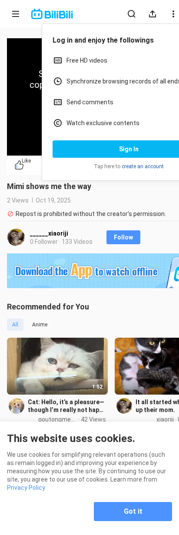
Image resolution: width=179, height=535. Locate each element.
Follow (123, 237)
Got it (133, 511)
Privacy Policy (26, 487)
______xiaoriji (49, 233)
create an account (143, 166)
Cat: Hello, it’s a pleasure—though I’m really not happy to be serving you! (67, 406)
